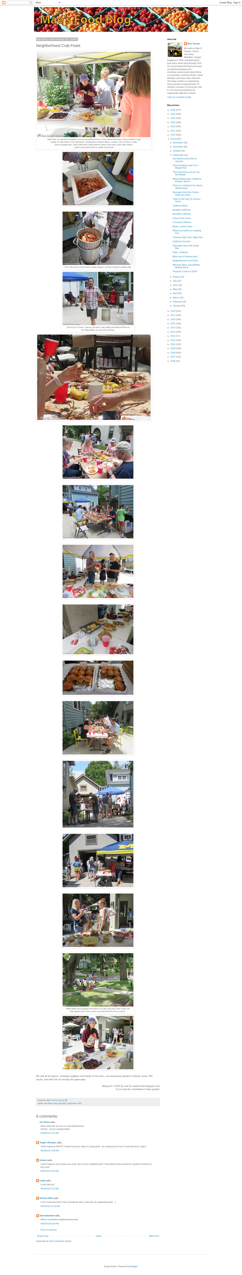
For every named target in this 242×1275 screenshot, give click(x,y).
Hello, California (180, 252)
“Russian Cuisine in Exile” (185, 271)
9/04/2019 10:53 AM (50, 1206)
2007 (173, 357)
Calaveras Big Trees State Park (188, 237)
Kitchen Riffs (46, 1198)
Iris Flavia (44, 1122)
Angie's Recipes (48, 1142)
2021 (173, 131)
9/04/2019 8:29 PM (50, 1223)
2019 (173, 139)
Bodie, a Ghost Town (182, 226)
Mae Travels (194, 43)
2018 (173, 311)
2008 (173, 352)
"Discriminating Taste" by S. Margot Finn (186, 166)
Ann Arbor (48, 1103)
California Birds (180, 206)
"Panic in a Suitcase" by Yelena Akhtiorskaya (187, 186)
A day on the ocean (182, 218)
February (177, 301)
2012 (173, 336)
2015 (173, 323)
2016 (173, 319)
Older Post (154, 1236)
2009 (173, 348)
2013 (173, 332)
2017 (173, 315)
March (176, 297)
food (55, 1103)
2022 (173, 126)
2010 (173, 344)
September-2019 (74, 1103)
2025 (173, 114)
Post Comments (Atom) (60, 1241)
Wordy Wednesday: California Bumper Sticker (187, 180)
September (178, 155)
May (175, 289)
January (177, 306)
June (175, 285)
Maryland (62, 1103)
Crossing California (182, 222)
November (178, 147)
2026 (173, 110)
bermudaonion (47, 1215)
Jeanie (43, 1160)
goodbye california (181, 210)
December (178, 142)
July (175, 281)
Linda (42, 1180)
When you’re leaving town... (186, 256)
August (176, 277)
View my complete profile (179, 97)
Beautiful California (182, 214)
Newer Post (42, 1236)
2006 (173, 361)
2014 (173, 327)
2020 (173, 135)
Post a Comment (49, 1230)
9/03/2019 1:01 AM (50, 1133)
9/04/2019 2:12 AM (50, 1188)
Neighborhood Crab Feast (185, 260)
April (175, 293)
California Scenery (181, 241)
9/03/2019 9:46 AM (50, 1171)
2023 (173, 122)
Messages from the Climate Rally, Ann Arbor (186, 193)
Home (99, 1236)
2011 (173, 340)
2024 (173, 118)
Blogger (134, 1266)
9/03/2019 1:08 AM (50, 1150)
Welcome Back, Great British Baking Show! (186, 266)
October (177, 151)
